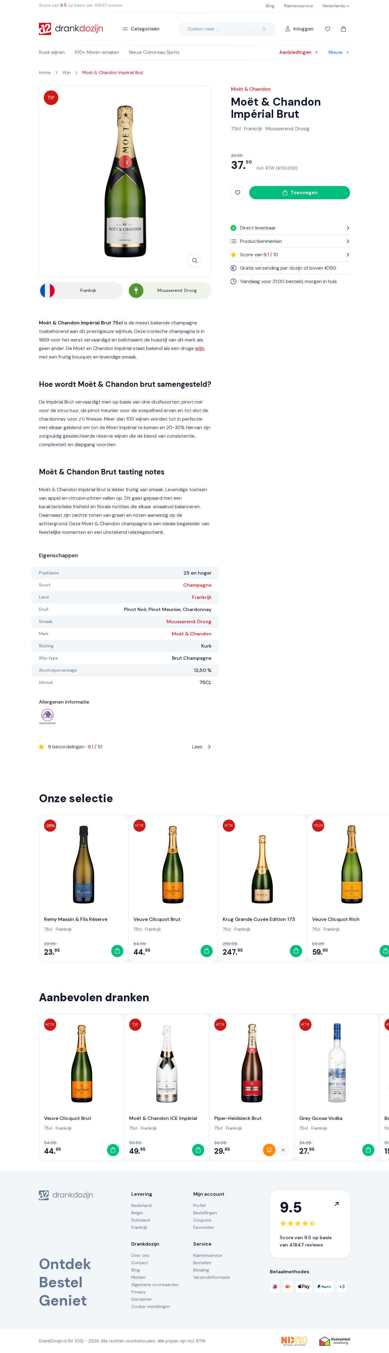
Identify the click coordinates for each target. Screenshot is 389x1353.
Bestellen (202, 1262)
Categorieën (145, 29)
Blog (135, 1270)
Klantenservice (207, 1255)
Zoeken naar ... (203, 29)
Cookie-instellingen (150, 1306)
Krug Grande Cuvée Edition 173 (259, 919)
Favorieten (203, 1227)
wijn (200, 348)
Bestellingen (205, 1212)
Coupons (202, 1220)
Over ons (140, 1255)
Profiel (199, 1205)
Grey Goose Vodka (321, 1118)
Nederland (141, 1205)
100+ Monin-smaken (96, 52)
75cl (236, 128)
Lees (125, 746)
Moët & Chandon (192, 634)
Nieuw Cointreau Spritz (154, 52)
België (137, 1212)
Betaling (201, 1270)
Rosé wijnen (52, 52)
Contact (139, 1262)
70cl (303, 1128)
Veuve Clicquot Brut (157, 919)
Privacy (138, 1292)
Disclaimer (141, 1299)
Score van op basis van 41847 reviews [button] (80, 5)
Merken (138, 1277)
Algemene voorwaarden (155, 1284)
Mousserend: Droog (189, 621)
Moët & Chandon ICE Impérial (163, 1118)
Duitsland (140, 1220)
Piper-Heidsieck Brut (238, 1118)
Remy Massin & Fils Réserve (75, 919)
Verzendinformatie (211, 1277)
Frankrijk (202, 597)
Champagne (197, 585)
